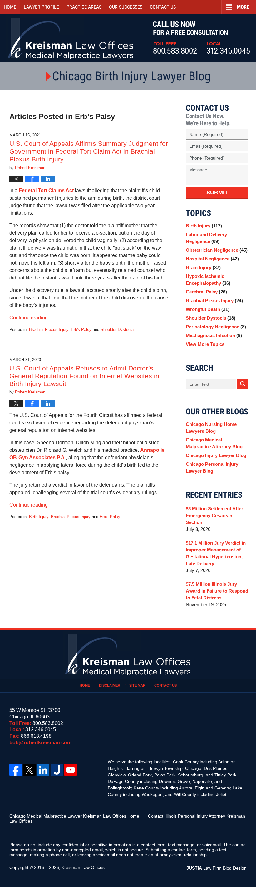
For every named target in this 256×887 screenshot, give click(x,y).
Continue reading (28, 317)
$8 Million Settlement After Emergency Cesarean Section (214, 515)
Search (242, 384)
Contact (163, 7)
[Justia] (57, 770)
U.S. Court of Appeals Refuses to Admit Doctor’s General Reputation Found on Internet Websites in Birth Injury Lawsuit (84, 376)
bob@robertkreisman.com (40, 742)
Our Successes (125, 7)
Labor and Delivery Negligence (206, 238)
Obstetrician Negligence (217, 250)
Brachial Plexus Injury (48, 329)
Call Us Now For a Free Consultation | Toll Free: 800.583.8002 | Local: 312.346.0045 (200, 38)
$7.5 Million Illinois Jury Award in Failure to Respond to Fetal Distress (217, 590)
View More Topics (205, 344)
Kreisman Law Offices (83, 867)
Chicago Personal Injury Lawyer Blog (212, 467)
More (243, 7)
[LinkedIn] (43, 770)
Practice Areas (83, 7)
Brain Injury (203, 267)
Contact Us (165, 685)
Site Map (137, 685)
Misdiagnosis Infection (214, 335)
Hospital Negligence (212, 258)
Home (10, 7)
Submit (217, 192)
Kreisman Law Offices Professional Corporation (71, 38)
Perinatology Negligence (216, 326)
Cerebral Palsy (206, 291)
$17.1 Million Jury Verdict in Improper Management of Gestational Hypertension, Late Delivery (216, 553)
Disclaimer (109, 685)
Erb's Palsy (81, 329)
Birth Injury (38, 516)
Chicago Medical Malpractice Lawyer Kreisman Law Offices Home (74, 815)
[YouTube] (70, 770)
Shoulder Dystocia (117, 329)
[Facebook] (15, 770)
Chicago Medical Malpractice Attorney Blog (214, 443)
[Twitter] (29, 770)
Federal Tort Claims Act (46, 190)
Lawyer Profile (41, 7)
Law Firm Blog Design (216, 868)
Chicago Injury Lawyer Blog (216, 455)
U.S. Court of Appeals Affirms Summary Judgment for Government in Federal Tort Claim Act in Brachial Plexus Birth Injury (88, 151)
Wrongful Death (207, 309)
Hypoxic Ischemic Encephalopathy (208, 280)
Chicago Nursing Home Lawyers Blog (211, 428)
